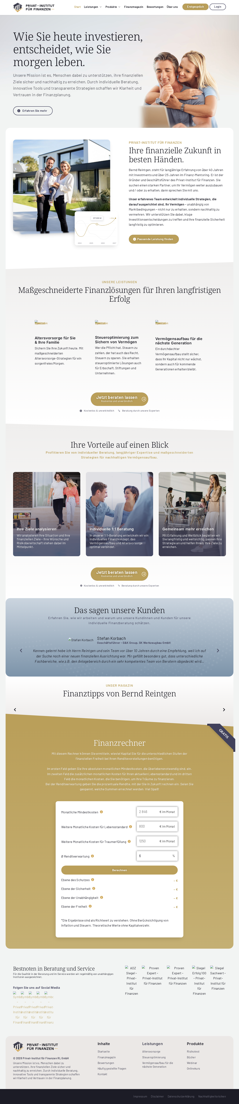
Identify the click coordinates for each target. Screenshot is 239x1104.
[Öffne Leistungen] (100, 6)
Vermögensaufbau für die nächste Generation (178, 340)
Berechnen (119, 870)
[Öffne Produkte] (119, 6)
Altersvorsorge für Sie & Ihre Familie (55, 340)
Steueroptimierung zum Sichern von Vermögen (117, 339)
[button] (21, 650)
